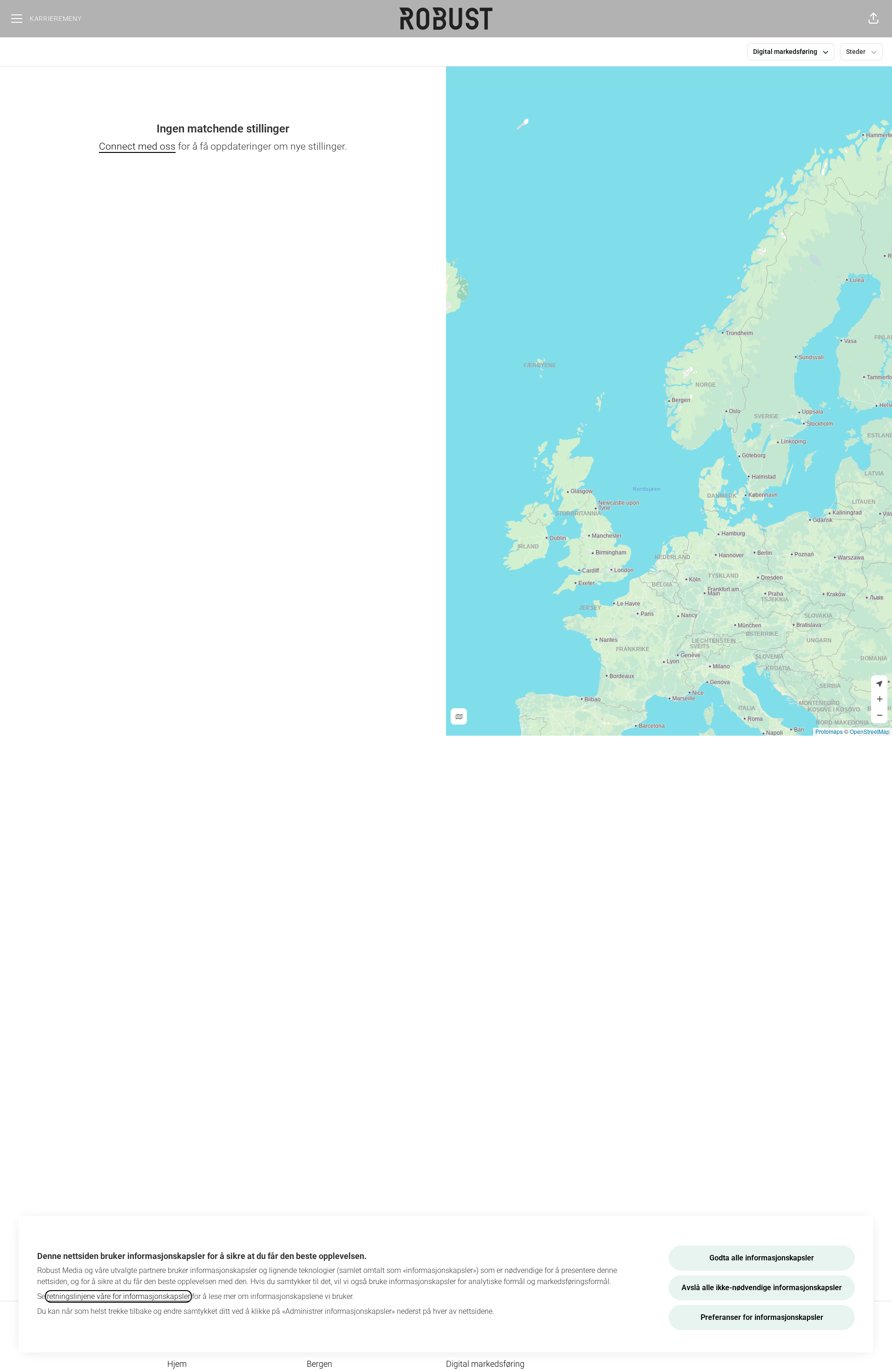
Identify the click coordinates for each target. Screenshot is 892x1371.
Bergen (319, 1364)
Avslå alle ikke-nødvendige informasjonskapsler (762, 1287)
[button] (873, 19)
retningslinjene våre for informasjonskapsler (118, 1296)
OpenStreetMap (870, 731)
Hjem (177, 1364)
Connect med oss (137, 146)
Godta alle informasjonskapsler (761, 1257)
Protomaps (829, 731)
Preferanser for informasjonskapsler (762, 1317)
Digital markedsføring (485, 1364)
